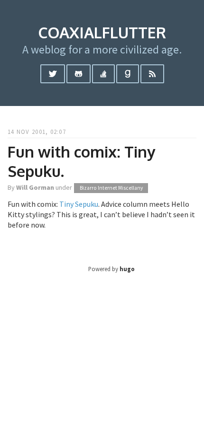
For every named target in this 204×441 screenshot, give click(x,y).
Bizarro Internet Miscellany (111, 188)
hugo (127, 269)
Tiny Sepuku (78, 204)
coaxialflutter (102, 32)
